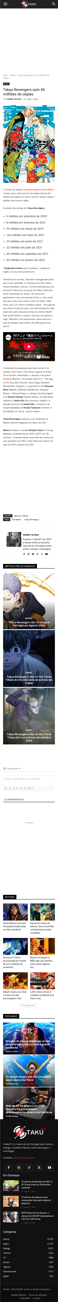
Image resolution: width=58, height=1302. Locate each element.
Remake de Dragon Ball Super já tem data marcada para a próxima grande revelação (28, 1044)
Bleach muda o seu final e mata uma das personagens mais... (14, 995)
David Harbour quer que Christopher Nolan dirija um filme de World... (14, 926)
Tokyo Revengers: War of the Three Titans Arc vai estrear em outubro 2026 (29, 737)
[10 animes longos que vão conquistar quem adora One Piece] (29, 1071)
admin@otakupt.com (23, 1157)
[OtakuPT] (29, 4)
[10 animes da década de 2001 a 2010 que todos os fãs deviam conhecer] (11, 1185)
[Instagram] (28, 553)
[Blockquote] (28, 788)
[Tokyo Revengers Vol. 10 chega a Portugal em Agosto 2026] (29, 601)
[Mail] (33, 553)
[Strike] (17, 788)
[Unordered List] (24, 788)
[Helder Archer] (13, 544)
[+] (32, 788)
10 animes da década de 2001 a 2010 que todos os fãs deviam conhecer (36, 1184)
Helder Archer (14, 99)
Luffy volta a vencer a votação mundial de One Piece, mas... (42, 995)
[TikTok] (37, 553)
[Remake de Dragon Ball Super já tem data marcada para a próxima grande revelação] (29, 1038)
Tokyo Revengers (31, 519)
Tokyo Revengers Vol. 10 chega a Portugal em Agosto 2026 (29, 624)
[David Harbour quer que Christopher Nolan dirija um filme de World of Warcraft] (15, 911)
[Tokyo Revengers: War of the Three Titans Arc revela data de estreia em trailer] (29, 658)
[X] (42, 553)
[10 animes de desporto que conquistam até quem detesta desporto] (11, 1201)
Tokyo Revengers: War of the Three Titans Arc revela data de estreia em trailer (29, 680)
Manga (28, 618)
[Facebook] (24, 553)
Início (5, 75)
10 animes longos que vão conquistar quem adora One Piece (28, 1078)
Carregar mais (28, 1005)
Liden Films (16, 372)
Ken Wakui (48, 189)
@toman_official (21, 516)
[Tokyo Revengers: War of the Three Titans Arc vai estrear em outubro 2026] (29, 716)
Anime (12, 75)
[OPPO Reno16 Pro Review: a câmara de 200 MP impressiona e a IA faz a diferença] (11, 1217)
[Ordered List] (21, 788)
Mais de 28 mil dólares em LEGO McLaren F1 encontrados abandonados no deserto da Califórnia (29, 1109)
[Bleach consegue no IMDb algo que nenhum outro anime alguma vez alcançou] (42, 946)
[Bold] (6, 788)
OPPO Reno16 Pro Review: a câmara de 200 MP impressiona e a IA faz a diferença (37, 1216)
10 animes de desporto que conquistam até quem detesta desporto (36, 1200)
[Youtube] (46, 553)
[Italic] (10, 788)
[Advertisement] (29, 41)
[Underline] (13, 788)
